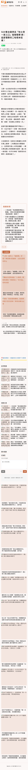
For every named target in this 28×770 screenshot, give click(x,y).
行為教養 (17, 6)
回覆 (25, 471)
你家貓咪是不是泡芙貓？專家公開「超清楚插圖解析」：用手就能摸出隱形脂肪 (15, 232)
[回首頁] (7, 2)
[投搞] (21, 2)
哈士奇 (4, 247)
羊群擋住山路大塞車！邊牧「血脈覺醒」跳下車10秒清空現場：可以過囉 (14, 225)
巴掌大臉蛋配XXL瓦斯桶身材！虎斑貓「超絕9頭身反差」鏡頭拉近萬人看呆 (14, 219)
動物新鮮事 (4, 6)
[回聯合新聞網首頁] (3, 2)
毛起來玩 (11, 6)
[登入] (23, 2)
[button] (19, 2)
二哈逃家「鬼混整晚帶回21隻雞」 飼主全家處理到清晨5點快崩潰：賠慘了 (14, 212)
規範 (3, 471)
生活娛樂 (23, 6)
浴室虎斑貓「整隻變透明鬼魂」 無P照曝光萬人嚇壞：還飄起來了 (14, 239)
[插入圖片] (21, 471)
